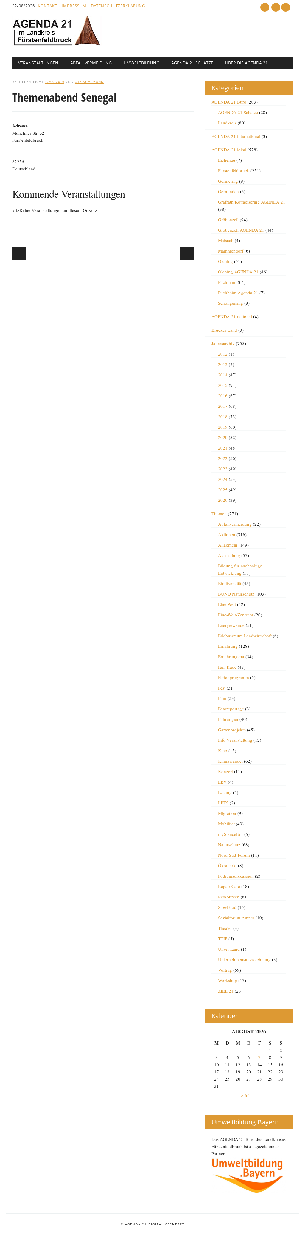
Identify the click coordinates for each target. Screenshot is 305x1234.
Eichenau (226, 160)
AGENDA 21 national (231, 316)
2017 (223, 406)
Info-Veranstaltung (235, 740)
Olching (225, 261)
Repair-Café (229, 886)
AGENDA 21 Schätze (192, 63)
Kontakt (47, 5)
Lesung (225, 792)
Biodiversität (229, 583)
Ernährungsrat (231, 656)
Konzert (225, 771)
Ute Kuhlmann (89, 81)
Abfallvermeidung (91, 63)
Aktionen (226, 534)
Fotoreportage (231, 709)
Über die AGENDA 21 (246, 63)
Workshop (227, 980)
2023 (223, 469)
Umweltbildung (141, 63)
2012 (223, 354)
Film (222, 698)
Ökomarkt (227, 865)
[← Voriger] (19, 253)
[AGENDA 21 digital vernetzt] (57, 44)
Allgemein (227, 545)
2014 (223, 375)
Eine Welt (227, 604)
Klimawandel (230, 761)
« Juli (246, 1095)
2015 (223, 385)
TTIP (222, 938)
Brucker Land (224, 330)
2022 (223, 458)
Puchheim (227, 282)
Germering (228, 181)
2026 (223, 500)
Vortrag (225, 970)
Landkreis (227, 123)
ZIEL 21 (226, 991)
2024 (223, 479)
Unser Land (229, 949)
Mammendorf (230, 251)
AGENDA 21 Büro (228, 102)
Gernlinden (228, 191)
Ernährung (228, 646)
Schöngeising (230, 303)
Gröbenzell (228, 219)
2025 (223, 490)
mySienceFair (230, 834)
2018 (223, 416)
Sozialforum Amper (236, 918)
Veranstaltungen (38, 63)
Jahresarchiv (223, 343)
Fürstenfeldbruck (233, 170)
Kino (222, 750)
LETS (223, 803)
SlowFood (227, 907)
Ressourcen (228, 897)
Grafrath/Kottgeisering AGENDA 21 (251, 202)
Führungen (228, 719)
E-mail (276, 8)
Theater (225, 928)
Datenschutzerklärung (118, 5)
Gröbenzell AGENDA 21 (241, 230)
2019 (223, 427)
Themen (219, 513)
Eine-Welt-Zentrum (235, 615)
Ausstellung (229, 555)
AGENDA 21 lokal (228, 150)
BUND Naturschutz (236, 594)
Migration (227, 813)
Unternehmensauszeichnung (244, 959)
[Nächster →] (187, 253)
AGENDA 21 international (235, 136)
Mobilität (226, 824)
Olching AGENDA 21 (238, 272)
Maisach (226, 240)
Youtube (264, 7)
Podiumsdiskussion (236, 876)
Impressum (74, 5)
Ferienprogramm (233, 677)
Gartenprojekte (232, 730)
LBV (222, 782)
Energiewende (231, 625)
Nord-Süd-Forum (234, 855)
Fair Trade (227, 667)
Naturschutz (229, 844)
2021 (223, 448)
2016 (223, 395)
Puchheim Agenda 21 (238, 293)
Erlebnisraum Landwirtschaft (245, 635)
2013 (223, 364)
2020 (223, 437)
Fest (221, 688)
